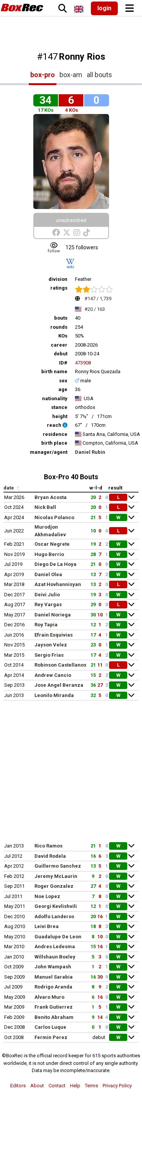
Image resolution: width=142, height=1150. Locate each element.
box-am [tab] (70, 75)
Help (75, 1085)
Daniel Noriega (52, 615)
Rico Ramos (48, 846)
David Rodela (50, 856)
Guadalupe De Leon (57, 936)
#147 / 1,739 (97, 298)
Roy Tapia (46, 624)
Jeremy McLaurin (55, 876)
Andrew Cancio (52, 675)
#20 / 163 (94, 309)
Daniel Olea (48, 574)
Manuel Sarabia (53, 977)
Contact (57, 1085)
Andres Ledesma (54, 946)
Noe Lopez (47, 896)
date (9, 488)
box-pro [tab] (42, 75)
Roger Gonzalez (53, 886)
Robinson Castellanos (60, 665)
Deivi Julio (47, 594)
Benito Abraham (53, 1017)
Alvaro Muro (49, 997)
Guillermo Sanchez (57, 866)
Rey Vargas (48, 604)
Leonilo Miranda (54, 695)
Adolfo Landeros (54, 916)
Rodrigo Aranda (53, 987)
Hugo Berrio (49, 554)
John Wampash (52, 966)
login (104, 8)
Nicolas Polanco (54, 517)
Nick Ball (45, 507)
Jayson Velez (50, 645)
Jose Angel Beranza (58, 685)
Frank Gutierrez (53, 1007)
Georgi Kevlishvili (55, 906)
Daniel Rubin (90, 452)
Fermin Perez (50, 1037)
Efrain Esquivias (53, 635)
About (37, 1085)
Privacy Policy (117, 1085)
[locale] (78, 9)
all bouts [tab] (99, 75)
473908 (83, 363)
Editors (18, 1085)
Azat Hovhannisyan (57, 584)
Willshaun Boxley (54, 957)
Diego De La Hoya (55, 564)
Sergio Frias (49, 655)
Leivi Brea (46, 926)
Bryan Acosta (50, 497)
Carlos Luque (50, 1027)
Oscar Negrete (52, 544)
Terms (91, 1085)
